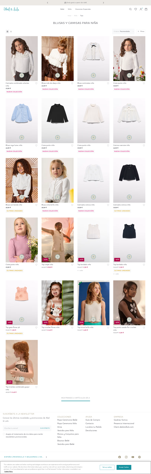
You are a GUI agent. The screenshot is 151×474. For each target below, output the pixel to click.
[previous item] (47, 3)
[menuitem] (62, 9)
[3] (7, 31)
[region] (75, 467)
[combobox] (123, 31)
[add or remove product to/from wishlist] (36, 83)
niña (75, 15)
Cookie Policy (8, 471)
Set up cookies (107, 467)
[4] (11, 31)
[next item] (103, 3)
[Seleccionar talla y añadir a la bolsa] (21, 75)
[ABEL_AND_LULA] (11, 9)
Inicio (69, 15)
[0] (135, 9)
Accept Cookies (124, 467)
